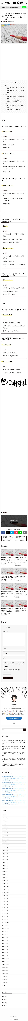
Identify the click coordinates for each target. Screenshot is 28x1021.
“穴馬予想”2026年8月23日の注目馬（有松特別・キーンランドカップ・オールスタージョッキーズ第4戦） (13, 748)
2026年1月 (5, 836)
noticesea (14, 780)
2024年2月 (5, 880)
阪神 (6, 85)
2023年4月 (5, 910)
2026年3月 (5, 830)
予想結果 (5, 996)
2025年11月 (6, 841)
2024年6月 (5, 868)
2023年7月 (5, 901)
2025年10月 (6, 844)
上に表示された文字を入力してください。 (12, 669)
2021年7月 (5, 973)
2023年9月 (5, 895)
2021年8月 (5, 970)
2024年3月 (5, 877)
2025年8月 (5, 850)
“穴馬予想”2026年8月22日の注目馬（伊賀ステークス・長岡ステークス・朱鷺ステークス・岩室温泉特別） (13, 760)
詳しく (24, 7)
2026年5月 (5, 824)
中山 (6, 94)
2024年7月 (5, 865)
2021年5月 (5, 979)
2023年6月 (5, 904)
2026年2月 (5, 833)
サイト (4, 658)
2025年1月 (5, 859)
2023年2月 (5, 916)
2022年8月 (5, 934)
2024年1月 (5, 883)
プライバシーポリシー (14, 1016)
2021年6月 (5, 976)
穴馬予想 (4, 21)
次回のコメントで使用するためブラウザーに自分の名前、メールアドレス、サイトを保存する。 (14, 663)
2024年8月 (5, 862)
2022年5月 (5, 943)
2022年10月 (6, 928)
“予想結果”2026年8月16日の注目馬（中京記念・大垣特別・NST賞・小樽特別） (13, 765)
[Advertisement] (14, 62)
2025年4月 (5, 856)
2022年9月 (5, 931)
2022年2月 (5, 952)
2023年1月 (5, 919)
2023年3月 (5, 913)
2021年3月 (5, 985)
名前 (4, 648)
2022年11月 (6, 925)
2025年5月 (5, 853)
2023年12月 (6, 886)
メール (5, 653)
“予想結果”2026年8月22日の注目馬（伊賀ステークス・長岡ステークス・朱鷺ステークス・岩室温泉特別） (13, 754)
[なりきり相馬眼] (14, 3)
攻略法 (4, 999)
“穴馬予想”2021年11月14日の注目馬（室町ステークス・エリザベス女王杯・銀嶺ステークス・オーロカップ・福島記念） (14, 790)
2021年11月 (6, 961)
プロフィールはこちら (14, 718)
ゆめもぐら (14, 803)
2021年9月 (5, 967)
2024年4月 (5, 874)
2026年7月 (5, 818)
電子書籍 (5, 1005)
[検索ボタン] (26, 3)
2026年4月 (5, 827)
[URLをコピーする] (25, 532)
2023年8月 (5, 898)
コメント (5, 631)
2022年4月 (5, 946)
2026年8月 (5, 815)
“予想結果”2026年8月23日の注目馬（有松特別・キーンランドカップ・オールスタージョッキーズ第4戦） (13, 742)
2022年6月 (5, 940)
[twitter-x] (14, 723)
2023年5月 (5, 907)
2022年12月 (6, 922)
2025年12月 (6, 839)
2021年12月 (6, 958)
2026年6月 (5, 821)
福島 (6, 103)
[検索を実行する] (24, 729)
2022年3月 (5, 949)
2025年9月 (5, 847)
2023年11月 (6, 889)
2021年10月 (6, 964)
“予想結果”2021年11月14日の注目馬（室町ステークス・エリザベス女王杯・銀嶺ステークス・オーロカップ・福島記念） (14, 778)
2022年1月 (5, 955)
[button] (3, 532)
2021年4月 (5, 982)
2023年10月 (6, 892)
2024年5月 (5, 871)
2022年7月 (5, 937)
